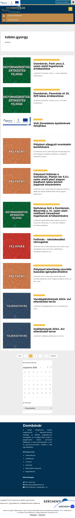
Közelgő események (15, 15)
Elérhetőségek (13, 20)
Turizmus (28, 462)
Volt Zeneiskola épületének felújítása (51, 124)
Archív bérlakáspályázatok (40, 170)
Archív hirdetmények (39, 295)
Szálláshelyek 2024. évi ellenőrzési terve (48, 330)
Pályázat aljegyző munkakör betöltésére (52, 146)
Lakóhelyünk (29, 458)
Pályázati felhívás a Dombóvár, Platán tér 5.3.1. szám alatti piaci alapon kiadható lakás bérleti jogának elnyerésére (51, 179)
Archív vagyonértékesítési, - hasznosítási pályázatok (46, 59)
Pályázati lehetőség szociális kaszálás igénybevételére (52, 270)
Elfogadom (33, 515)
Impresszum (4, 503)
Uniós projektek (38, 119)
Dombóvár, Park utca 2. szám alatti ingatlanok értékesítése (49, 66)
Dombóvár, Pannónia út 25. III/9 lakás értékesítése (51, 95)
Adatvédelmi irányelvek (33, 468)
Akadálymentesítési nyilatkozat (30, 503)
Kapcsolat (28, 465)
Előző (19, 356)
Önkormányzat (30, 455)
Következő (53, 356)
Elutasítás (42, 515)
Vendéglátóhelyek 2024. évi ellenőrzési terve (52, 300)
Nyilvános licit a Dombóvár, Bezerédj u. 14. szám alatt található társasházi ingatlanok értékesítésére (51, 212)
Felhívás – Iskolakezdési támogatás (49, 241)
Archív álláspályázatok (39, 140)
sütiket (61, 510)
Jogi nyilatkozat (14, 503)
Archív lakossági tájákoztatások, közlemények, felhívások (48, 235)
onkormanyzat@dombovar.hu (34, 485)
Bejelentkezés (30, 471)
